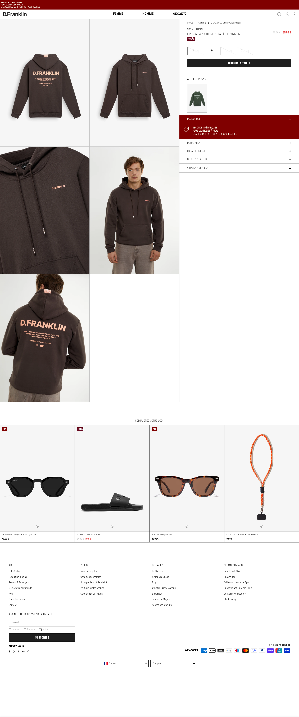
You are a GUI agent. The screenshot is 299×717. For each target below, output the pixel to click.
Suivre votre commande (20, 588)
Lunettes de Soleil (233, 571)
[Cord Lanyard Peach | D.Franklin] (261, 478)
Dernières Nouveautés (235, 594)
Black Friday (230, 599)
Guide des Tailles (17, 599)
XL (247, 52)
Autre (45, 629)
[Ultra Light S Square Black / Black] (37, 478)
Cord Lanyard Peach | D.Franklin (242, 535)
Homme (16, 629)
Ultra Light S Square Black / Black (19, 535)
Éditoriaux (157, 594)
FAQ (11, 594)
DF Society (157, 571)
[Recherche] (279, 14)
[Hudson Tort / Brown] (187, 478)
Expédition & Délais (18, 577)
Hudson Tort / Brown (162, 535)
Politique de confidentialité (93, 582)
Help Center (14, 571)
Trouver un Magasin (161, 599)
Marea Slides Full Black (89, 535)
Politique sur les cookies (92, 588)
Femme (31, 629)
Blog (154, 582)
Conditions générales (90, 577)
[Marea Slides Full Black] (112, 478)
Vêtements (202, 23)
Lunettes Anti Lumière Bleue (238, 588)
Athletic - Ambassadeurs (164, 588)
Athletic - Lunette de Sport (237, 582)
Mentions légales (88, 571)
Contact (13, 605)
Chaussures (229, 577)
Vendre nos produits (162, 605)
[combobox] (125, 663)
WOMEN (190, 23)
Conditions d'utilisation (91, 594)
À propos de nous (160, 577)
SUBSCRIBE (42, 637)
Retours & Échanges (19, 582)
